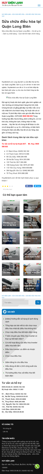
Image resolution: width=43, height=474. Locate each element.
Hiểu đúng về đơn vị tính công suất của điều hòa (21, 367)
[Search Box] (38, 302)
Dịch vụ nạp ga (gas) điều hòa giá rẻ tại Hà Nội (32, 285)
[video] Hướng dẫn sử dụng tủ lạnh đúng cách (21, 320)
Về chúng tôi (7, 428)
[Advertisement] (21, 57)
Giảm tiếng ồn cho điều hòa (16, 362)
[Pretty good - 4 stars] (10, 186)
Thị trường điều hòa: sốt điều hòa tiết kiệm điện (20, 374)
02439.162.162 (27, 470)
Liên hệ (5, 431)
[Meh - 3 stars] (7, 186)
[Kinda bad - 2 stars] (5, 186)
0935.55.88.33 (15, 470)
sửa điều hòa (18, 130)
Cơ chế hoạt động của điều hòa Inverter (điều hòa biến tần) (21, 344)
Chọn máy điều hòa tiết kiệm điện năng (21, 332)
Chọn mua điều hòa (13, 356)
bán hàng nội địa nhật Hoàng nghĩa (18, 454)
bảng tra (19, 452)
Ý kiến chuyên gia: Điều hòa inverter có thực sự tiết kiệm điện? (21, 337)
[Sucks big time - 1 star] (3, 186)
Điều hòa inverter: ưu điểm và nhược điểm (20, 351)
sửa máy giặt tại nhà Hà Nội (25, 443)
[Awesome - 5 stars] (12, 186)
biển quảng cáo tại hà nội (26, 441)
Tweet (38, 186)
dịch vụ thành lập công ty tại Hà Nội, (20, 444)
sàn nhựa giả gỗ (9, 452)
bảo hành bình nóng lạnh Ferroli (19, 448)
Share (30, 186)
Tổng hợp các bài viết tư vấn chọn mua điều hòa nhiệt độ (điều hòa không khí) (21, 327)
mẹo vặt (30, 447)
